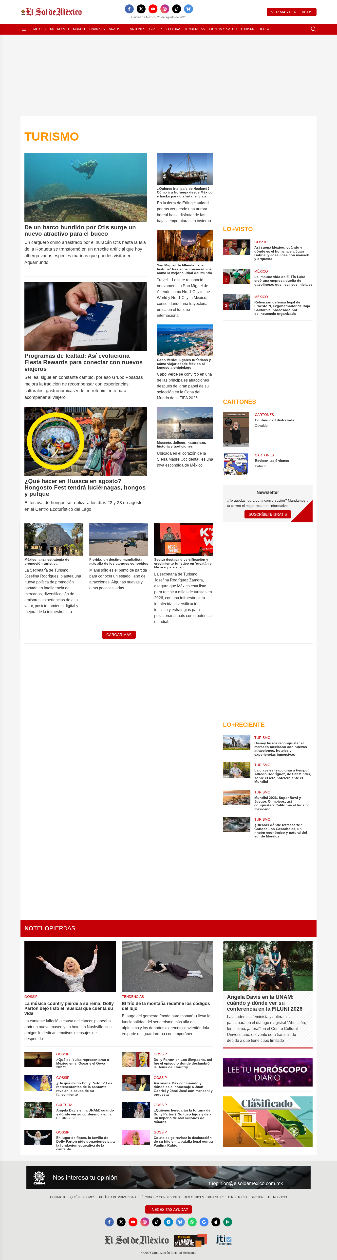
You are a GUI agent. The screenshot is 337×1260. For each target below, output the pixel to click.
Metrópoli (59, 29)
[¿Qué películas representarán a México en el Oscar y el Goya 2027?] (38, 1060)
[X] (141, 8)
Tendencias (194, 29)
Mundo (79, 29)
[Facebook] (129, 8)
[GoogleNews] (204, 1221)
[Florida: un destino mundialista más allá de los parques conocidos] (118, 539)
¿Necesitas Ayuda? (169, 1209)
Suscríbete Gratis (268, 514)
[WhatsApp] (192, 1221)
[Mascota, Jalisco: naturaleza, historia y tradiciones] (185, 423)
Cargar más (118, 635)
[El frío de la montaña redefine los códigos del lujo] (167, 966)
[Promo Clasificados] (268, 1121)
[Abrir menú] (23, 29)
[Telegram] (168, 1221)
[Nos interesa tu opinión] (168, 1177)
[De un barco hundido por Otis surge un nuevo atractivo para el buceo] (85, 187)
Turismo (248, 29)
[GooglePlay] (227, 1221)
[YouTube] (153, 8)
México (39, 29)
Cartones (136, 29)
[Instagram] (164, 8)
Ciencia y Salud (223, 29)
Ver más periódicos (291, 12)
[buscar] (314, 29)
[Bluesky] (188, 8)
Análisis (116, 29)
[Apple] (215, 1221)
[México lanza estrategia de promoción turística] (53, 539)
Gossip (155, 29)
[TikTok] (176, 8)
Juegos (266, 29)
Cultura (173, 29)
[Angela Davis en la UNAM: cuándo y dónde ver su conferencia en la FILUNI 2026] (38, 1113)
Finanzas (97, 29)
